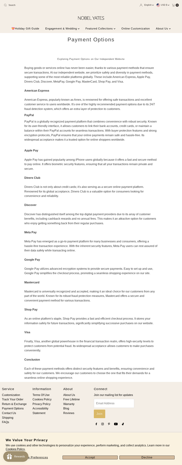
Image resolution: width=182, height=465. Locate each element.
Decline (146, 457)
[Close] (145, 199)
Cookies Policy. (15, 449)
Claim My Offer (62, 261)
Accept (90, 457)
